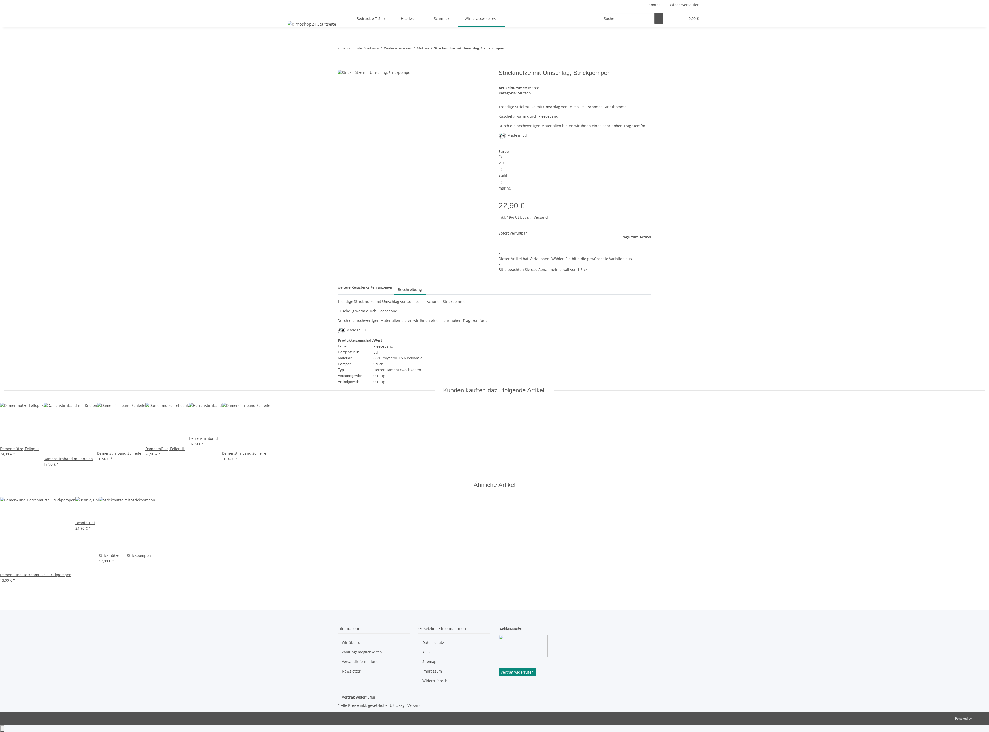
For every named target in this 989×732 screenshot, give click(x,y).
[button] (671, 18)
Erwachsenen (409, 369)
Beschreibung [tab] (410, 289)
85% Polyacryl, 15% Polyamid (398, 358)
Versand (541, 217)
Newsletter (351, 671)
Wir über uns (353, 642)
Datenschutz (433, 642)
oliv (502, 162)
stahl (503, 175)
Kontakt (655, 4)
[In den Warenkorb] (342, 66)
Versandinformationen (361, 661)
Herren (379, 369)
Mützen (524, 93)
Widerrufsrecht (435, 680)
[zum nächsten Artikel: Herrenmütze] (518, 49)
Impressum (432, 671)
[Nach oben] (2, 728)
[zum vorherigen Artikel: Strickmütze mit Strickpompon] (508, 49)
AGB (426, 652)
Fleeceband (383, 346)
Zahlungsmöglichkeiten (362, 652)
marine (505, 188)
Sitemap (429, 661)
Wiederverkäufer (684, 4)
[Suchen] (659, 18)
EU (375, 352)
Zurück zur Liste (350, 48)
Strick (378, 363)
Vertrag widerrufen (358, 697)
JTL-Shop (979, 718)
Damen (392, 369)
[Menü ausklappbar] (292, 14)
